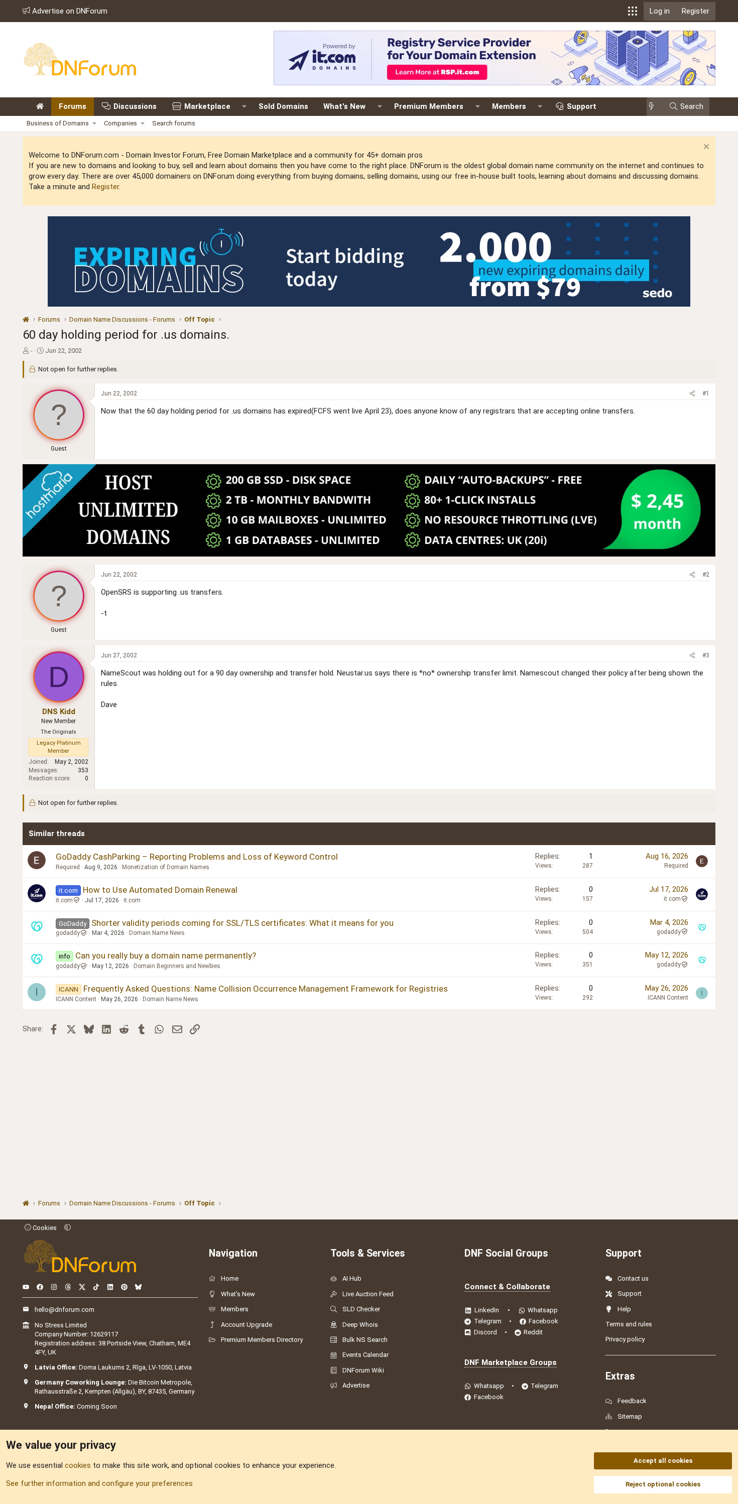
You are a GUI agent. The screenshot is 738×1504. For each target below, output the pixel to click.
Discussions (135, 106)
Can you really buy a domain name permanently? (165, 955)
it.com (64, 900)
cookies (78, 1465)
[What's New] (654, 106)
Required (68, 867)
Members (509, 106)
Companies (120, 123)
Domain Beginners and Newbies (177, 966)
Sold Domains (283, 106)
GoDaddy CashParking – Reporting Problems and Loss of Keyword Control (197, 857)
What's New (344, 106)
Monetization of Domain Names (165, 867)
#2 (705, 574)
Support (581, 106)
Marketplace (207, 106)
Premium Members (428, 106)
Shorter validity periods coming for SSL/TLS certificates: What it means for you (242, 923)
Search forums (173, 123)
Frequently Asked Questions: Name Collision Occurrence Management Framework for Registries (265, 989)
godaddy (68, 932)
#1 (705, 393)
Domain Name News (157, 932)
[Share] (692, 393)
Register (105, 186)
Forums (72, 106)
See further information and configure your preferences (99, 1483)
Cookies (44, 1228)
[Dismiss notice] (705, 148)
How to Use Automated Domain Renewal (160, 890)
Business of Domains (58, 123)
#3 (705, 655)
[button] (633, 11)
